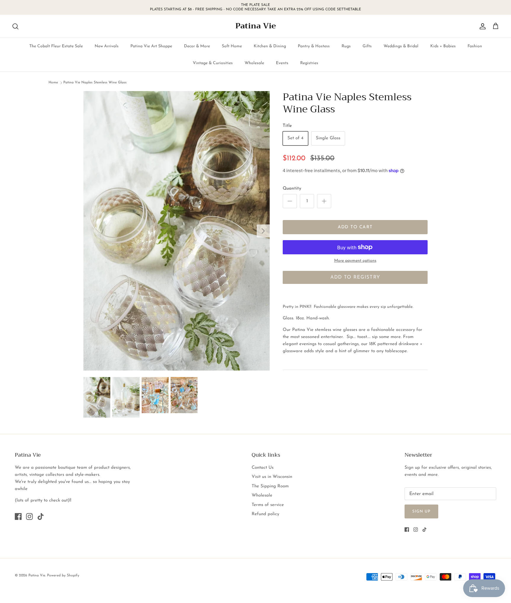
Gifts (367, 46)
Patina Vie (36, 575)
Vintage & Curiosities (213, 63)
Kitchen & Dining (270, 46)
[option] (176, 231)
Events (282, 63)
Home (53, 83)
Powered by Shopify (63, 575)
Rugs (346, 46)
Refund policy (265, 514)
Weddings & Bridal (401, 46)
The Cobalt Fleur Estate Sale (56, 46)
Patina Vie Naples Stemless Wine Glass (95, 83)
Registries (309, 63)
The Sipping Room (270, 486)
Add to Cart (355, 227)
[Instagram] (29, 516)
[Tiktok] (40, 516)
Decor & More (197, 46)
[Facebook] (18, 516)
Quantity (292, 188)
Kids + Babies (443, 46)
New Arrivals (107, 46)
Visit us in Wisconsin (272, 477)
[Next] (263, 230)
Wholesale (254, 63)
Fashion (475, 46)
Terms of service (268, 505)
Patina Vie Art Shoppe (151, 46)
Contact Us (263, 467)
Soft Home (232, 46)
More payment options (355, 260)
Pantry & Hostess (314, 46)
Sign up (421, 511)
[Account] (481, 26)
